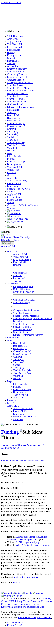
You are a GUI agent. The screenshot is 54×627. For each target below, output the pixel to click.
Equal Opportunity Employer (26, 604)
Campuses (12, 191)
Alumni (10, 202)
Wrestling (11, 150)
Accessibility (45, 598)
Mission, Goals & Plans (18, 189)
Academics (12, 66)
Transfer (11, 63)
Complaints (6, 604)
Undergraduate (14, 55)
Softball (11, 137)
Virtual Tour (13, 169)
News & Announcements (30, 445)
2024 (37, 460)
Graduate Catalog (15, 79)
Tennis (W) (12, 139)
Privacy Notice (22, 601)
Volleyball (12, 148)
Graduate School (15, 104)
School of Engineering (17, 96)
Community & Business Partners (22, 205)
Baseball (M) (13, 115)
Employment (7, 606)
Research (11, 172)
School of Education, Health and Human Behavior (20, 92)
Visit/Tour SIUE (15, 44)
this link (17, 582)
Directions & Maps (16, 161)
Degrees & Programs (17, 69)
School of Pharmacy (16, 101)
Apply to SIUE (14, 41)
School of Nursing (16, 99)
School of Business (16, 85)
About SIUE (13, 178)
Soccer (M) (12, 131)
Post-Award (14, 447)
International (13, 60)
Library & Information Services (22, 107)
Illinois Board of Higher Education (34, 617)
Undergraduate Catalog (18, 77)
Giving (10, 175)
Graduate (11, 58)
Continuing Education (17, 74)
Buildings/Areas (14, 164)
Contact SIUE (8, 601)
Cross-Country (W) (16, 126)
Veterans (11, 208)
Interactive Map (14, 156)
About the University (17, 180)
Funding (10, 432)
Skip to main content (11, 2)
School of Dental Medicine (20, 88)
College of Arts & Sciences (20, 82)
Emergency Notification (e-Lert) (29, 606)
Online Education (15, 71)
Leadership (12, 186)
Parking (11, 159)
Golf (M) (11, 129)
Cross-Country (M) (16, 123)
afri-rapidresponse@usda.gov (29, 577)
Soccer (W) (12, 134)
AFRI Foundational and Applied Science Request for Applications (27, 538)
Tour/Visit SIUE (21, 395)
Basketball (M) (14, 118)
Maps (9, 153)
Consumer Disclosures (41, 601)
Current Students (15, 197)
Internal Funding (10, 445)
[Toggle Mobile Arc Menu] (7, 243)
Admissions (12, 39)
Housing (11, 52)
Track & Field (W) (16, 145)
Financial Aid (13, 49)
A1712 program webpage (28, 542)
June (42, 460)
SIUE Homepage (15, 36)
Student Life (13, 109)
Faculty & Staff (14, 199)
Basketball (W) (14, 120)
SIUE (12, 598)
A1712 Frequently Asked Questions (33, 545)
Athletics (11, 112)
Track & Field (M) (16, 142)
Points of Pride (14, 183)
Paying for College (16, 47)
